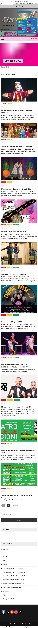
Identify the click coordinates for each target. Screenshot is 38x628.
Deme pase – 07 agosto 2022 (11, 322)
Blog (4, 553)
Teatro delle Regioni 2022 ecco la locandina (16, 495)
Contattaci (6, 557)
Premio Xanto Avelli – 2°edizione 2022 (14, 572)
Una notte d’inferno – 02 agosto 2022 (14, 274)
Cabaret (11, 400)
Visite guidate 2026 (8, 599)
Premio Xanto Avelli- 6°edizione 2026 (13, 587)
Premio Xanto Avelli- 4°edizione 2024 (13, 583)
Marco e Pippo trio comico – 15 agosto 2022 (16, 407)
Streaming (6, 591)
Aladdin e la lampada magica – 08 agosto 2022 (17, 146)
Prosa (10, 224)
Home (3, 67)
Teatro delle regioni (7, 27)
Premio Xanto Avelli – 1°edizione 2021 (14, 568)
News (10, 443)
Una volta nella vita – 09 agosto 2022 (14, 364)
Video (4, 595)
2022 (4, 103)
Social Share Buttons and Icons (11, 627)
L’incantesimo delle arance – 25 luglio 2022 (16, 189)
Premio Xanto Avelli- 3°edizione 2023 (13, 580)
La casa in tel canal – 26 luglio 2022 (13, 231)
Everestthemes (29, 623)
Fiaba (10, 103)
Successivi (14, 505)
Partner (5, 564)
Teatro (16, 224)
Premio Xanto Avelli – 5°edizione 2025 (14, 576)
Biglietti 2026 (6, 549)
